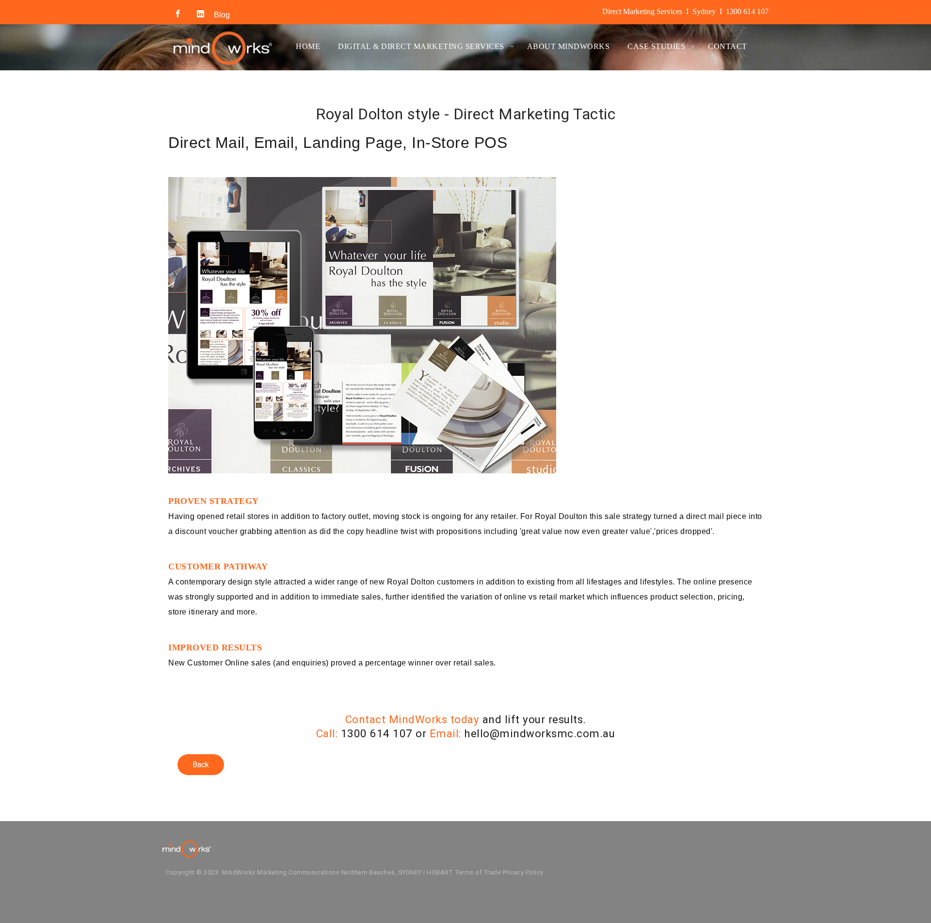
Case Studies (656, 46)
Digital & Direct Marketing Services (421, 46)
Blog (222, 15)
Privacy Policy (523, 872)
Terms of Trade (478, 872)
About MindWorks (568, 46)
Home (308, 46)
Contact (727, 46)
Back (201, 764)
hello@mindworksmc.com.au (539, 733)
